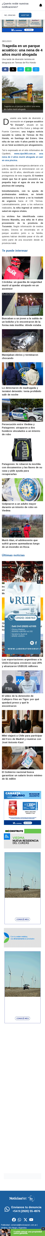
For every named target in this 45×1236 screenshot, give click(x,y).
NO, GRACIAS (9, 15)
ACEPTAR (25, 15)
